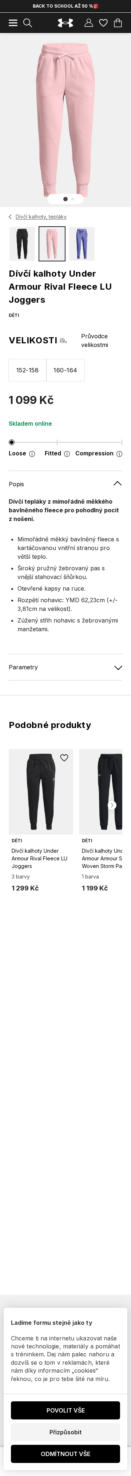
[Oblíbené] (103, 22)
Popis (16, 484)
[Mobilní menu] (13, 22)
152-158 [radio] (27, 370)
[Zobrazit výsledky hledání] (27, 22)
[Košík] (118, 22)
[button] (65, 199)
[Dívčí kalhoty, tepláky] (10, 216)
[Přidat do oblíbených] (64, 758)
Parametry (23, 667)
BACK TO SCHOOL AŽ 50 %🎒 (66, 6)
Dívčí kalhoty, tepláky (41, 217)
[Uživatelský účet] (88, 22)
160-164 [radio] (65, 370)
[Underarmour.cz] (65, 23)
